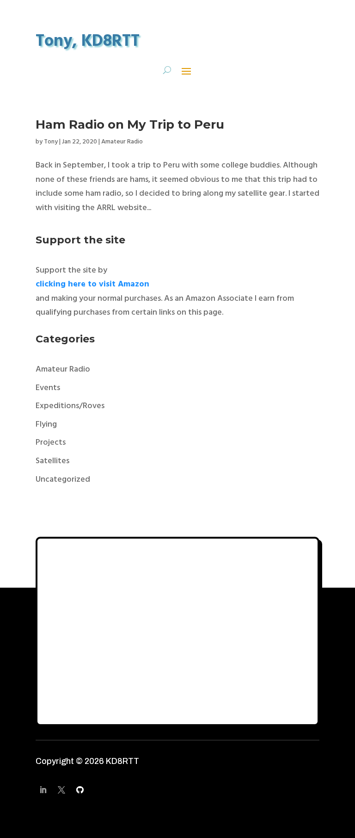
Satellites (52, 461)
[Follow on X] (61, 789)
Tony (51, 142)
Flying (46, 424)
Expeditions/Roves (70, 406)
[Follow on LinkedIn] (43, 789)
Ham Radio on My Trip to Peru (130, 124)
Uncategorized (63, 479)
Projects (51, 442)
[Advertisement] (177, 631)
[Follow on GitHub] (80, 789)
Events (48, 388)
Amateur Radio (122, 142)
